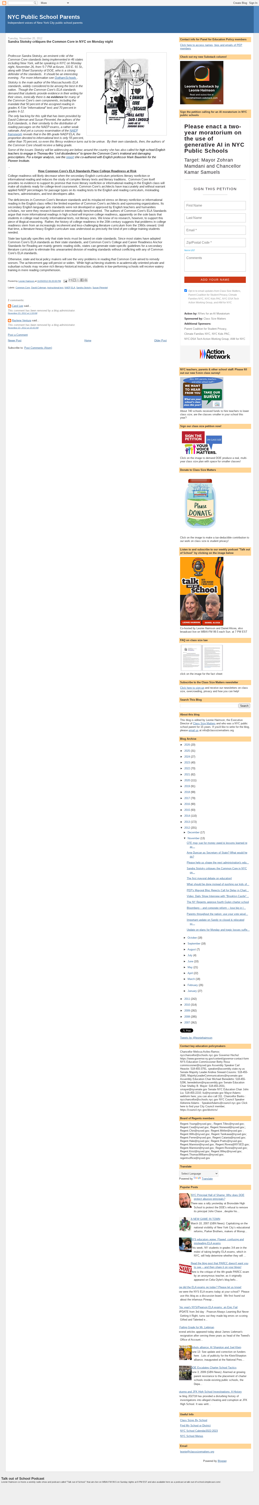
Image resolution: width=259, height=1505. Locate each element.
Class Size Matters (215, 318)
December (194, 832)
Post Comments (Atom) (38, 347)
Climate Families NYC (197, 333)
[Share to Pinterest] (86, 280)
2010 (187, 1004)
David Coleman (38, 287)
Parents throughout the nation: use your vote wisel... (217, 914)
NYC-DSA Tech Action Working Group (206, 338)
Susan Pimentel (100, 287)
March (192, 979)
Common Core (23, 287)
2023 (187, 762)
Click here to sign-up (192, 687)
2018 (187, 792)
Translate (207, 1178)
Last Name (193, 215)
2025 (187, 750)
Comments (194, 255)
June (191, 961)
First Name (194, 203)
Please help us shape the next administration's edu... (218, 862)
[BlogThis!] (74, 280)
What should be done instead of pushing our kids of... (218, 884)
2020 (187, 780)
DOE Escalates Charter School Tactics (214, 1367)
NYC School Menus (191, 1436)
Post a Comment (18, 334)
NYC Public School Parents (44, 17)
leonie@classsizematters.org (197, 1451)
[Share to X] (78, 280)
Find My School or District (195, 1425)
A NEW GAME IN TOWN (205, 1218)
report (70, 157)
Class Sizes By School (193, 1420)
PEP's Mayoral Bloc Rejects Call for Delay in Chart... (218, 890)
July (190, 955)
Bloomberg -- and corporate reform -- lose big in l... (216, 907)
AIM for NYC (237, 338)
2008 (187, 1016)
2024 (187, 756)
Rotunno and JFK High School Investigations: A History (209, 1391)
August (192, 949)
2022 (187, 768)
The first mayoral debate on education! (209, 878)
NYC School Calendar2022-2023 (199, 1430)
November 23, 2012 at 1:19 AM (22, 313)
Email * (191, 228)
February (193, 985)
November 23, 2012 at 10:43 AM (23, 328)
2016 (187, 804)
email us (193, 730)
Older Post (160, 340)
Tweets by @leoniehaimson (196, 1037)
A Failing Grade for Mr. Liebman (195, 1327)
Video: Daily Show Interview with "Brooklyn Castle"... (218, 896)
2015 (187, 809)
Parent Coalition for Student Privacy (205, 328)
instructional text (55, 287)
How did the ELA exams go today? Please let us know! (209, 1287)
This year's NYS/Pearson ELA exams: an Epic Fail (208, 1307)
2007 (187, 1022)
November (194, 838)
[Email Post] (65, 281)
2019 (187, 786)
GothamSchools (66, 77)
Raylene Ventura (21, 320)
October (193, 937)
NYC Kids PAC (220, 333)
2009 (187, 1010)
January (193, 990)
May (190, 967)
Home (87, 340)
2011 (187, 998)
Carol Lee (17, 305)
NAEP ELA (70, 287)
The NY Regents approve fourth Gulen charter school (218, 902)
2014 (187, 815)
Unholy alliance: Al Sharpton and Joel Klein (216, 1347)
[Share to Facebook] (82, 280)
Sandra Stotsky (83, 287)
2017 (187, 798)
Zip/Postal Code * (198, 240)
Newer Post (14, 340)
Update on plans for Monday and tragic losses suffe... (218, 929)
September (194, 943)
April (191, 973)
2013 (187, 821)
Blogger (222, 1460)
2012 (187, 827)
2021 (187, 774)
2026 (187, 744)
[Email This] (70, 280)
